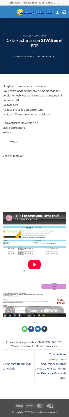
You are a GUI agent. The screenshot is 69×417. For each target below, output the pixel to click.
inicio (14, 141)
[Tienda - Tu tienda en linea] (34, 11)
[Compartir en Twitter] (38, 329)
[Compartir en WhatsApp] (25, 329)
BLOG (26, 35)
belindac (50, 56)
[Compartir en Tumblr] (44, 329)
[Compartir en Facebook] (31, 329)
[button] (5, 11)
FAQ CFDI (41, 35)
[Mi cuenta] (57, 12)
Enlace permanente (47, 345)
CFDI (32, 35)
